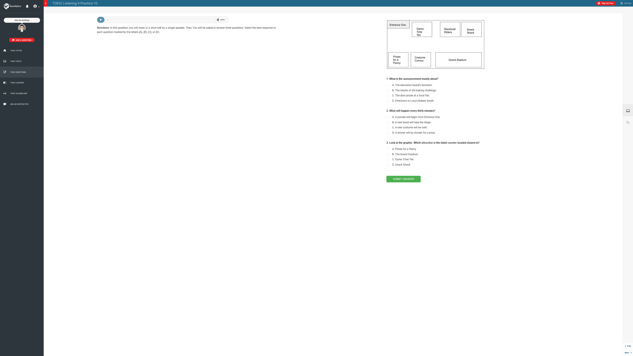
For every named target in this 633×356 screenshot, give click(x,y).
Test (629, 111)
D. (413, 100)
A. (412, 85)
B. (414, 90)
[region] (188, 184)
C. (411, 95)
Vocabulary (629, 122)
